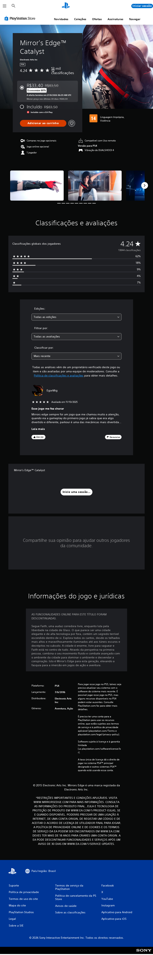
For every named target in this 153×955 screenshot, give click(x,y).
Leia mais (38, 429)
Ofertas (97, 19)
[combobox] (76, 317)
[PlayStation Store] (20, 18)
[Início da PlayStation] (66, 6)
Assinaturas (115, 19)
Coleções (80, 19)
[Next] (144, 185)
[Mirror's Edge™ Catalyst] (37, 186)
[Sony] (144, 953)
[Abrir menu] (4, 6)
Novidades (61, 19)
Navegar (134, 19)
